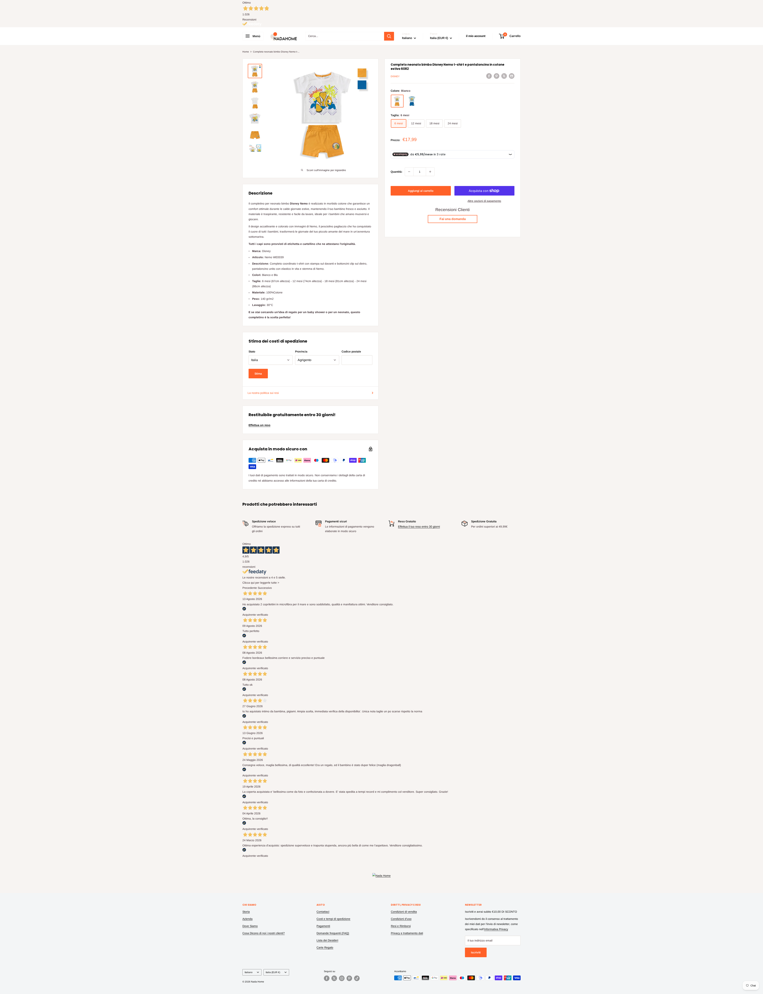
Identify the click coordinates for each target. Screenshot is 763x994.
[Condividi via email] (511, 76)
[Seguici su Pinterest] (349, 978)
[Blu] (412, 101)
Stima (258, 373)
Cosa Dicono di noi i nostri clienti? (263, 933)
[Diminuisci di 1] (409, 171)
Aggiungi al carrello (420, 190)
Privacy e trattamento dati (407, 933)
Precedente (249, 587)
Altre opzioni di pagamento (484, 200)
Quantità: (396, 171)
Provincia (301, 351)
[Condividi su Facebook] (489, 76)
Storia (246, 911)
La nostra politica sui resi (263, 392)
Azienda (247, 918)
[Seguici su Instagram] (342, 978)
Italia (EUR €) (273, 972)
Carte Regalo (325, 947)
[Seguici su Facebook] (326, 978)
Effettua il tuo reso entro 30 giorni (419, 526)
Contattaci (323, 911)
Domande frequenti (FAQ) (333, 933)
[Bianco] (397, 101)
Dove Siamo (250, 926)
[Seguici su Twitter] (334, 978)
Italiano (249, 972)
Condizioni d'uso (401, 918)
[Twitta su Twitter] (504, 76)
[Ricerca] (389, 36)
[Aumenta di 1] (430, 171)
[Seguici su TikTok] (357, 978)
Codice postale (351, 351)
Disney (395, 76)
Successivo (265, 587)
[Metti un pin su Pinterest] (496, 76)
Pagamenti (323, 926)
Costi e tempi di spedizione (333, 918)
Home (245, 51)
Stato (252, 351)
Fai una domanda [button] (453, 219)
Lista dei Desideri (327, 940)
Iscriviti (476, 952)
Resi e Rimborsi (401, 926)
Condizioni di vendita (404, 911)
